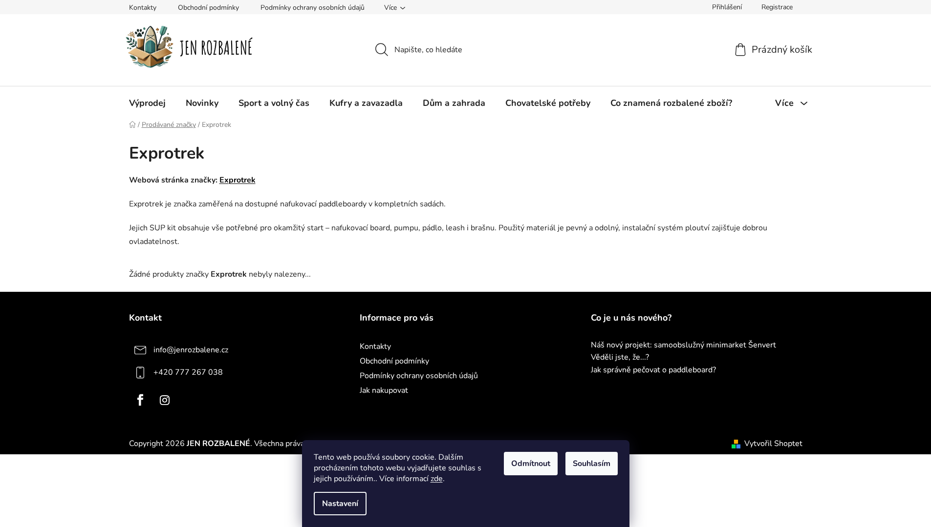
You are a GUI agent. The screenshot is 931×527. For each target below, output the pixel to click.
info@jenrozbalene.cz (190, 350)
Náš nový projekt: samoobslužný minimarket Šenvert (683, 345)
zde (437, 478)
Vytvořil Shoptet (773, 443)
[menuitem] (147, 103)
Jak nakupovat (384, 390)
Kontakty (142, 7)
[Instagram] (164, 400)
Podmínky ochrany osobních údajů (312, 7)
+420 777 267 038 (188, 372)
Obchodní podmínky (208, 7)
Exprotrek (237, 180)
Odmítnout (530, 463)
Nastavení (340, 503)
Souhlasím (591, 463)
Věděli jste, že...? (620, 357)
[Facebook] (140, 400)
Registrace (777, 7)
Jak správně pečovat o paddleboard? (653, 370)
